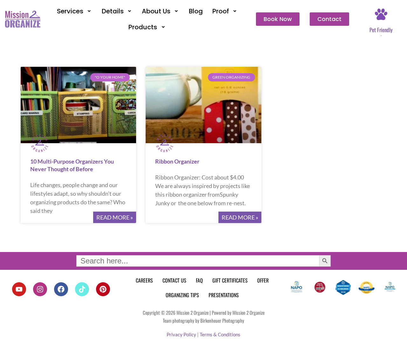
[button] (74, 11)
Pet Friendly (381, 30)
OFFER (263, 280)
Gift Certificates (230, 280)
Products (142, 27)
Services (70, 11)
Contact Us (174, 280)
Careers (144, 280)
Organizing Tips (182, 295)
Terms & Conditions (220, 334)
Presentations (224, 295)
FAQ (199, 280)
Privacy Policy (181, 334)
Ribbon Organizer (177, 161)
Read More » (114, 217)
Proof (220, 11)
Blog (196, 11)
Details (113, 11)
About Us (156, 11)
